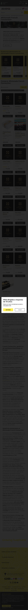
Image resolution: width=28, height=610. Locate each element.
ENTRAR (8, 310)
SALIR (19, 310)
